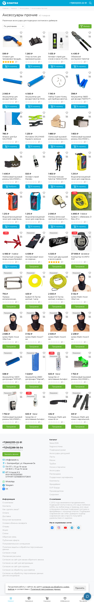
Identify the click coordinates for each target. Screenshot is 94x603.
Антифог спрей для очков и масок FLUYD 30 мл (57, 58)
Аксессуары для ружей (59, 453)
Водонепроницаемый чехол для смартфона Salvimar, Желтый (80, 178)
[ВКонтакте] (52, 527)
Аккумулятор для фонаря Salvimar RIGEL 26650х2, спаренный (35, 98)
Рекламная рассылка (11, 556)
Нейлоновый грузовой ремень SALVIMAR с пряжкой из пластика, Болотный (12, 178)
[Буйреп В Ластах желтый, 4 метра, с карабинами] (58, 281)
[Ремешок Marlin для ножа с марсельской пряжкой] (81, 401)
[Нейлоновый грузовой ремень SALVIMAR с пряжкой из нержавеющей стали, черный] (12, 401)
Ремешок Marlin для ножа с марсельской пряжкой (80, 418)
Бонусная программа (11, 520)
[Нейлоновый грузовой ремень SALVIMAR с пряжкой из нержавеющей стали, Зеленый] (81, 361)
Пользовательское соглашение (16, 544)
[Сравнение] (21, 36)
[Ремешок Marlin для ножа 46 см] (58, 401)
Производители (56, 491)
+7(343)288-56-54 (12, 447)
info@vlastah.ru (12, 460)
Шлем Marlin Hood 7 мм (34, 338)
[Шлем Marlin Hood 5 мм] (58, 321)
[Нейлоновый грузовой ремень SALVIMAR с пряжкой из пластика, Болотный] (12, 161)
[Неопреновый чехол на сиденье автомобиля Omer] (35, 241)
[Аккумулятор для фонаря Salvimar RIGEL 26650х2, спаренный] (35, 81)
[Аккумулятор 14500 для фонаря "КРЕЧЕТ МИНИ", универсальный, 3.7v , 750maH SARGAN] (12, 361)
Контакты (6, 506)
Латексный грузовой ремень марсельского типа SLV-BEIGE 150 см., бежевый (57, 138)
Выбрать (12, 186)
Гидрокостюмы (56, 446)
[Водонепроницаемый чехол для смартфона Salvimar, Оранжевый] (12, 201)
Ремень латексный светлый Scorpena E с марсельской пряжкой (58, 218)
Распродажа (55, 474)
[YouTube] (65, 527)
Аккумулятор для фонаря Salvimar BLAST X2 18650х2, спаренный (10, 98)
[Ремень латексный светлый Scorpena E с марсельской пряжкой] (58, 201)
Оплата (5, 513)
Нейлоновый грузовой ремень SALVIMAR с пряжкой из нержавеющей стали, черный (12, 418)
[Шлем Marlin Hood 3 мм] (81, 321)
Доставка (6, 516)
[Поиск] (90, 3)
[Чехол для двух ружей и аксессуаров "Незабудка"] (58, 241)
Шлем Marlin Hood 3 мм (80, 338)
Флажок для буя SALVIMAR (9, 138)
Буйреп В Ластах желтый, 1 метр (33, 298)
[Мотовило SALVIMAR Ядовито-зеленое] (35, 121)
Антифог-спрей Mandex (32, 178)
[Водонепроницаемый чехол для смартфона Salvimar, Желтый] (81, 161)
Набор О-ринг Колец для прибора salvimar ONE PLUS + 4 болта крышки (57, 98)
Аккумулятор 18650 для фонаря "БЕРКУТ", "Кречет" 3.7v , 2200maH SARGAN (81, 98)
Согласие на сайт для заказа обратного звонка (23, 560)
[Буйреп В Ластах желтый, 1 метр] (35, 281)
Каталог (14, 8)
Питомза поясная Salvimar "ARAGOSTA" (57, 178)
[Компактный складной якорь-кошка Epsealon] (12, 241)
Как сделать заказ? (10, 509)
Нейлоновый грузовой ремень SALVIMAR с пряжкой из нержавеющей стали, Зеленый (81, 378)
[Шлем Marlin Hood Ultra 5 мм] (81, 281)
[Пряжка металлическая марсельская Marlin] (12, 281)
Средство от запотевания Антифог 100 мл (57, 378)
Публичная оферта (10, 540)
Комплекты (54, 481)
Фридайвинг (54, 484)
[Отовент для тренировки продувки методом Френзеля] (12, 41)
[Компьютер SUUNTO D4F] (81, 241)
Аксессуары (24, 8)
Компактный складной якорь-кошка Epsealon (12, 258)
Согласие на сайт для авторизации (17, 563)
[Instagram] (58, 527)
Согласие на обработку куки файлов (18, 570)
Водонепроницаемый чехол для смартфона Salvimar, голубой (35, 218)
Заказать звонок (11, 454)
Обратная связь (9, 537)
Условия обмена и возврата (14, 523)
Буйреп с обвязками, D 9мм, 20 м (81, 218)
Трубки (52, 464)
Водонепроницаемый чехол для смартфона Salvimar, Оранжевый (12, 218)
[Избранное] (21, 33)
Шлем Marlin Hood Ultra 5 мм (79, 298)
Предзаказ (34, 266)
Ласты (52, 457)
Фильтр (86, 26)
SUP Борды (54, 488)
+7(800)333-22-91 (78, 3)
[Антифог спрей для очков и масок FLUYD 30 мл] (58, 41)
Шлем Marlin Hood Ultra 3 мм (10, 338)
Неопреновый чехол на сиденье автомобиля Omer (34, 258)
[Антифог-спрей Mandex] (35, 161)
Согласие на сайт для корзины (15, 566)
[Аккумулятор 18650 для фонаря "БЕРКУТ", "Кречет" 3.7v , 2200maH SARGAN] (81, 81)
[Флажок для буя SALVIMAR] (12, 121)
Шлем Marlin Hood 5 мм (57, 338)
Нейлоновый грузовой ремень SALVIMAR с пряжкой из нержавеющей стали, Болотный (81, 138)
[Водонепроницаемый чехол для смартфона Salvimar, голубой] (35, 201)
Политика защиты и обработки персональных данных (22, 548)
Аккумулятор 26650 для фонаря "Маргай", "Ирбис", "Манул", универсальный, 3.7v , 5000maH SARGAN (34, 378)
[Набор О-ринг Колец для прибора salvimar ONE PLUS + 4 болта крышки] (58, 81)
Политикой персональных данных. (46, 589)
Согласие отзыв (9, 553)
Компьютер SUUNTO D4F (80, 258)
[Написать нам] (87, 596)
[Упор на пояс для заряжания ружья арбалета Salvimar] (35, 41)
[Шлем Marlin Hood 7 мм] (35, 321)
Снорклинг (54, 494)
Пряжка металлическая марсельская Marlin (10, 298)
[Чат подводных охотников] (78, 527)
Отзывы (5, 526)
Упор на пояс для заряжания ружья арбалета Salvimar (33, 58)
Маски (52, 460)
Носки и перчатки (57, 467)
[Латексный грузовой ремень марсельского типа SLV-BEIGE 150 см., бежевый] (58, 121)
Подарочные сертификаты (61, 477)
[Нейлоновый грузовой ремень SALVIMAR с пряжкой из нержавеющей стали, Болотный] (81, 121)
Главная (5, 8)
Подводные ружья (57, 450)
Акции (5, 530)
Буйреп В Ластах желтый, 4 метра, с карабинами (56, 298)
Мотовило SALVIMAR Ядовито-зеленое (34, 138)
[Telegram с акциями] (72, 527)
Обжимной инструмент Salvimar (80, 58)
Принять (79, 588)
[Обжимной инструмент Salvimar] (81, 41)
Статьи (5, 533)
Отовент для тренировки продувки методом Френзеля (12, 58)
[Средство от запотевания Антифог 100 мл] (58, 361)
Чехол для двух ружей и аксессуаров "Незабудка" (58, 258)
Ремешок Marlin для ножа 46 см (57, 418)
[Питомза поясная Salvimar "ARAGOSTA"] (58, 161)
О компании (7, 503)
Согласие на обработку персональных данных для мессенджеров (22, 574)
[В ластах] (10, 3)
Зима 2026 (54, 443)
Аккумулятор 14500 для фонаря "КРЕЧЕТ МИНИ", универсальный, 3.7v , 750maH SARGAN (11, 378)
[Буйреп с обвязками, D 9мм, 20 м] (81, 201)
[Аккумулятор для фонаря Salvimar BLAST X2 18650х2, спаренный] (12, 81)
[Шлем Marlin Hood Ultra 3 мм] (12, 321)
